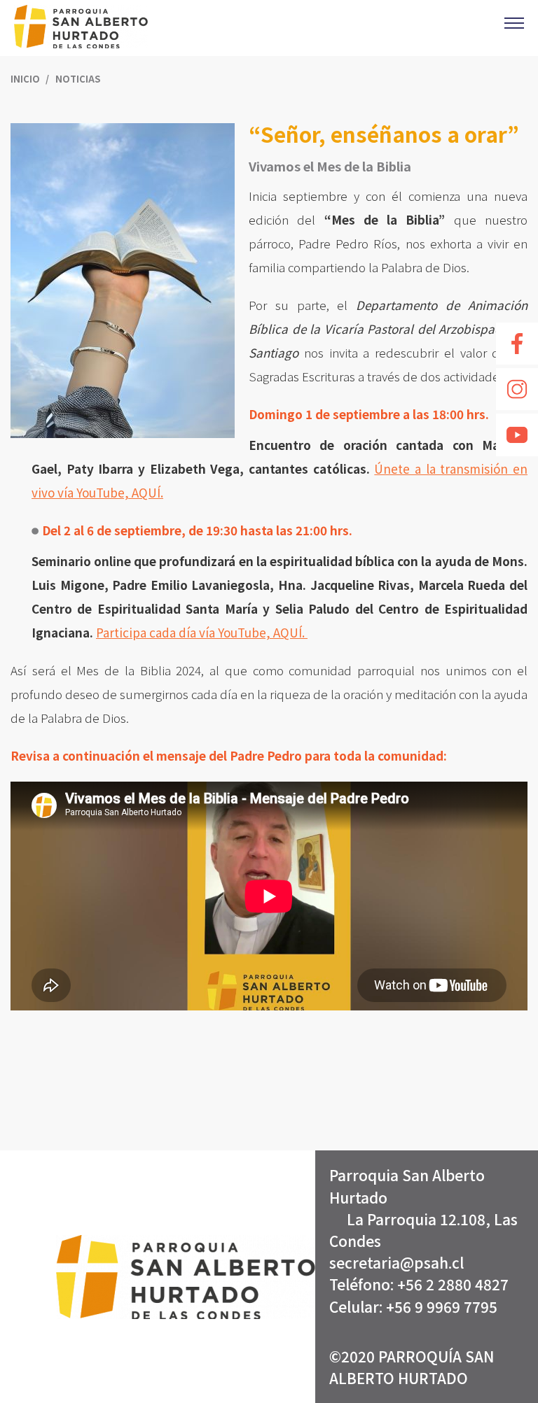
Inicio (26, 78)
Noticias (77, 78)
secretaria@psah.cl (396, 1262)
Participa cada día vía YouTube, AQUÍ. (202, 632)
